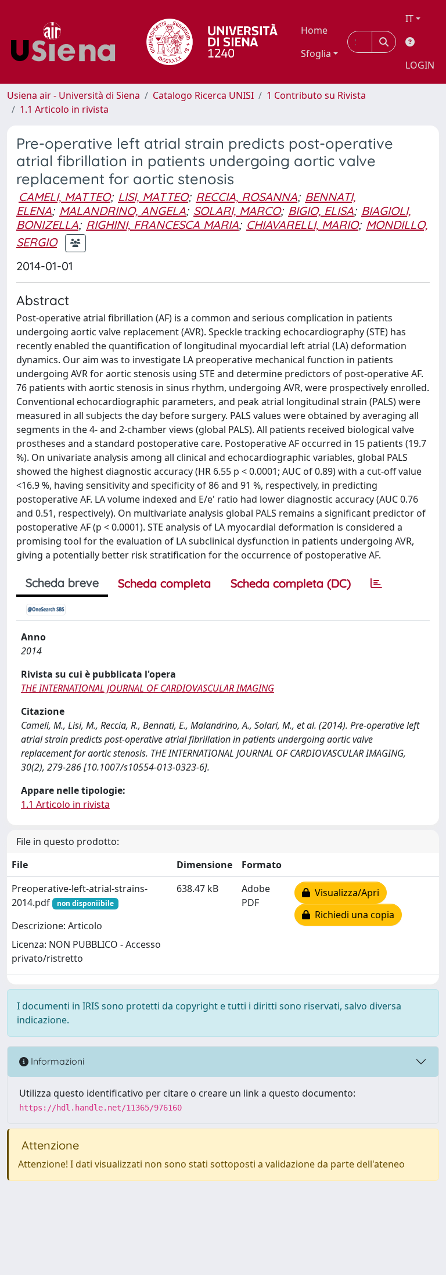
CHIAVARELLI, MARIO (302, 224)
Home (314, 30)
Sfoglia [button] (316, 53)
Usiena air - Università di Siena (73, 95)
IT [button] (409, 18)
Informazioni (56, 1061)
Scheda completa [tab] (164, 583)
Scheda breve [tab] (62, 582)
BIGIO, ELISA (321, 210)
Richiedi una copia (352, 914)
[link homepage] (67, 41)
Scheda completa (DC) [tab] (291, 583)
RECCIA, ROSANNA (246, 196)
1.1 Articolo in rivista (64, 109)
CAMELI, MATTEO (64, 196)
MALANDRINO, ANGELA (122, 210)
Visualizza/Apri (344, 892)
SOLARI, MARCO (236, 210)
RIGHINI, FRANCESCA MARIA (162, 224)
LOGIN (419, 65)
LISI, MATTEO (153, 196)
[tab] (376, 583)
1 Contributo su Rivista (316, 95)
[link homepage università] (212, 41)
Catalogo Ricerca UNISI (203, 95)
